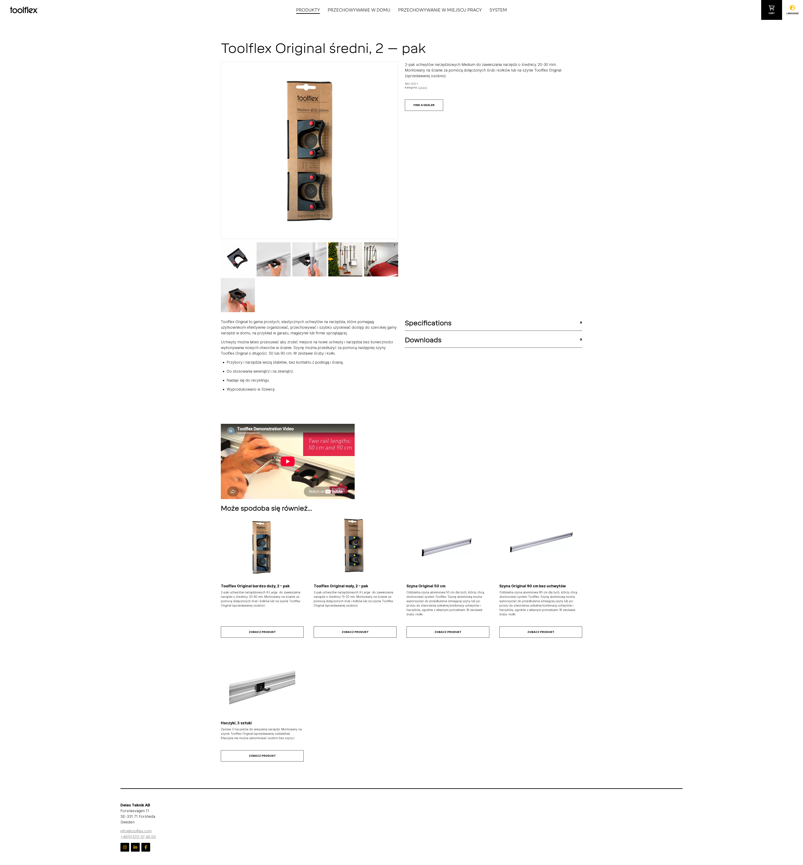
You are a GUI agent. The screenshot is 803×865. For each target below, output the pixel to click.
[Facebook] (145, 847)
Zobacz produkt (262, 632)
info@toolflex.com (136, 831)
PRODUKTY (308, 10)
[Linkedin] (135, 847)
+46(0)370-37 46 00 (138, 836)
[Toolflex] (24, 9)
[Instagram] (124, 847)
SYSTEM (498, 10)
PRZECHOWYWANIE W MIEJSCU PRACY (440, 10)
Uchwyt (422, 87)
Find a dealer (424, 105)
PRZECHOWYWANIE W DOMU (359, 10)
